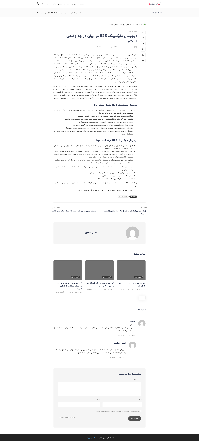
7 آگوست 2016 (70, 292)
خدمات (82, 4)
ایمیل (98, 400)
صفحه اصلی (79, 13)
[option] (131, 276)
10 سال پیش (132, 335)
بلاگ (54, 4)
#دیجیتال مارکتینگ (123, 196)
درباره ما (66, 4)
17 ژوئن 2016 (122, 47)
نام (140, 400)
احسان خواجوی (129, 47)
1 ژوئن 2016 (135, 290)
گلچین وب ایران (69, 13)
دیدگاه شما (137, 380)
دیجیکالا (119, 67)
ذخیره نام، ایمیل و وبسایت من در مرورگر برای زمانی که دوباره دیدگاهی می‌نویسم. (118, 411)
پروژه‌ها (74, 4)
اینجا (80, 190)
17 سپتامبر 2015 (102, 289)
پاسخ (119, 335)
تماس (60, 4)
